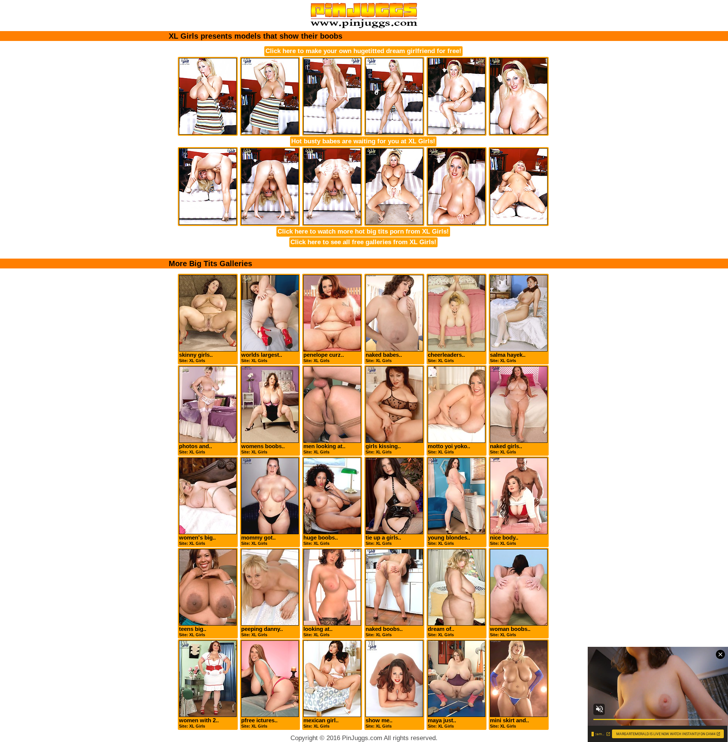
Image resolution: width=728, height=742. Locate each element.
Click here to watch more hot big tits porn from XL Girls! (363, 231)
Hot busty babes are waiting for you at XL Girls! (363, 141)
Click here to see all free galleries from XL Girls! (363, 242)
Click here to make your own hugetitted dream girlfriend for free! (363, 51)
